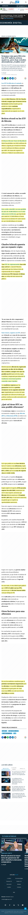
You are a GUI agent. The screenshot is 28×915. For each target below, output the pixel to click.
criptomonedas (7, 733)
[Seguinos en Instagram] (5, 905)
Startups (19, 884)
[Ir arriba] (25, 909)
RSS (14, 892)
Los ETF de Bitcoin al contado (11, 83)
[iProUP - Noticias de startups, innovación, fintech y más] (14, 2)
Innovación (9, 884)
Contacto (19, 887)
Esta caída (13, 211)
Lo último (9, 878)
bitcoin (4, 731)
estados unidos (13, 731)
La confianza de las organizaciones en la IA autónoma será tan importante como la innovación (18, 781)
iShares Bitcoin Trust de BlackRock (14, 141)
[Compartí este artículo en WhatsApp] (8, 78)
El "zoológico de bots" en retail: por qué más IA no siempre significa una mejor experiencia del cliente (19, 788)
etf (15, 733)
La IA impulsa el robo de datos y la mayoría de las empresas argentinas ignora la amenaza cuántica (19, 795)
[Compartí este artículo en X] (5, 78)
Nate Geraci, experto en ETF (10, 333)
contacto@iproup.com (6, 899)
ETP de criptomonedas (12, 264)
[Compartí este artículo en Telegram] (13, 78)
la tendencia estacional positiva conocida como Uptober (13, 378)
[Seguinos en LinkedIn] (14, 905)
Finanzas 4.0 (9, 881)
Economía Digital (19, 878)
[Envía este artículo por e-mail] (15, 78)
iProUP (4, 73)
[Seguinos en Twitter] (18, 905)
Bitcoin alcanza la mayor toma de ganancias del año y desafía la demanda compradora (11, 859)
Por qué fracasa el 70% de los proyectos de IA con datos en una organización (18, 773)
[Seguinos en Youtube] (22, 905)
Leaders (9, 887)
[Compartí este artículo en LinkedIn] (10, 78)
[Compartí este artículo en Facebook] (2, 78)
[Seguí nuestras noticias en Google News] (25, 78)
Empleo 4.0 (19, 881)
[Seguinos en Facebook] (9, 905)
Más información (8, 18)
